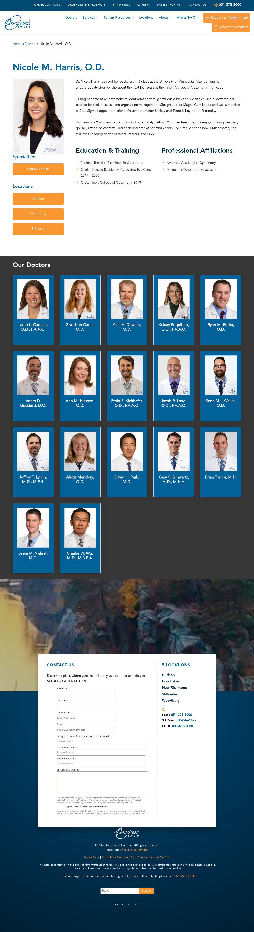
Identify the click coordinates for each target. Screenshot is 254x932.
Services (89, 17)
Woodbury (38, 214)
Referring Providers (233, 27)
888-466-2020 (182, 726)
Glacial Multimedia (136, 850)
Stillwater (38, 229)
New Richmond (174, 688)
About (163, 17)
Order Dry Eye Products (87, 5)
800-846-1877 (186, 720)
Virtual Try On (187, 17)
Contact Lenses (38, 169)
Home (17, 44)
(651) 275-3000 (184, 876)
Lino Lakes (170, 681)
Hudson (38, 199)
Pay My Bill (121, 5)
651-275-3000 (230, 5)
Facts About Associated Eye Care (151, 857)
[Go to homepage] (16, 23)
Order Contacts (47, 5)
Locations (146, 17)
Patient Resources (117, 17)
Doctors (71, 17)
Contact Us (197, 5)
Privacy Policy (91, 857)
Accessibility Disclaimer (115, 857)
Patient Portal (169, 5)
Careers (143, 5)
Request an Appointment (229, 17)
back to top (128, 904)
